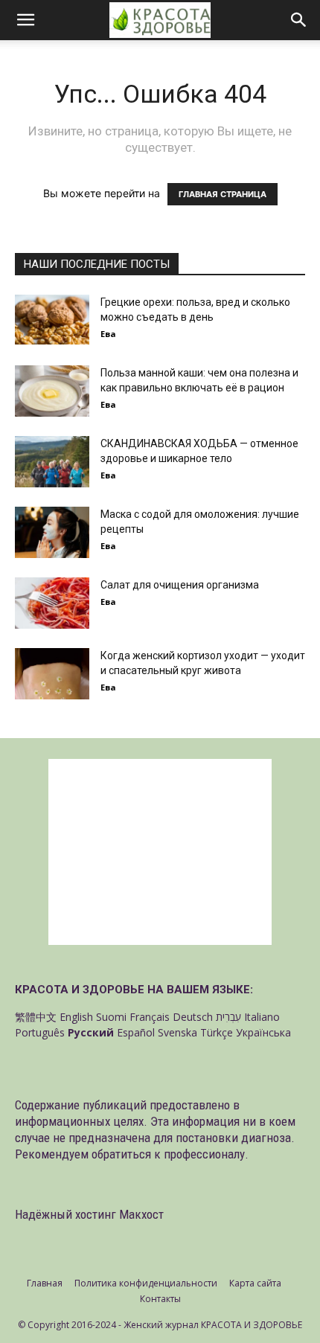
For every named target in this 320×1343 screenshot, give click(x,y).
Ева (108, 333)
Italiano (262, 1017)
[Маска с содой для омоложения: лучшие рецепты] (52, 532)
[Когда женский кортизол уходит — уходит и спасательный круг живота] (52, 673)
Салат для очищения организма (179, 585)
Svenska (177, 1032)
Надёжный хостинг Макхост (89, 1214)
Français (149, 1017)
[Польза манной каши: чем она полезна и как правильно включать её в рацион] (52, 391)
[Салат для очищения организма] (52, 603)
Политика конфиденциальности (145, 1283)
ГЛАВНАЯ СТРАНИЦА (222, 194)
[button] (25, 20)
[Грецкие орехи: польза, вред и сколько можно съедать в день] (52, 319)
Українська (263, 1032)
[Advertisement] (160, 852)
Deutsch (193, 1017)
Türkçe (216, 1032)
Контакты (160, 1298)
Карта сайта (255, 1283)
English (76, 1017)
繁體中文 (36, 1017)
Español (136, 1032)
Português (40, 1032)
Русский (91, 1032)
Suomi (111, 1017)
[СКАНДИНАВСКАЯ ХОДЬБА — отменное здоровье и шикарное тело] (52, 461)
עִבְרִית (228, 1017)
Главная (45, 1283)
